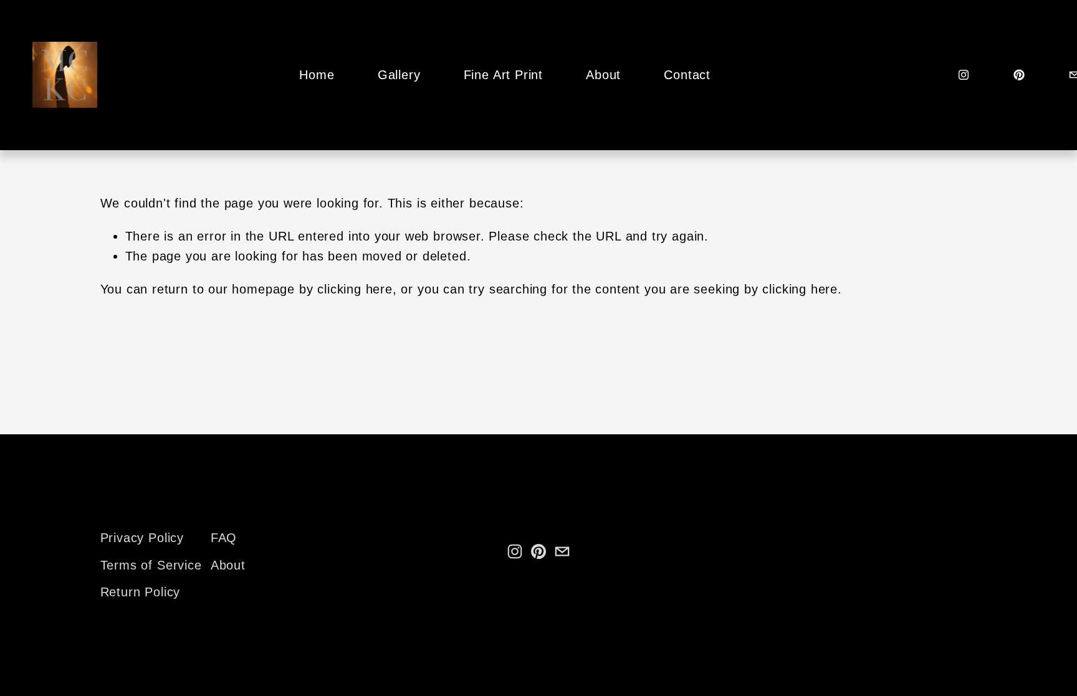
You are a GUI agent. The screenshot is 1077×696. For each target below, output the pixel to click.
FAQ (224, 538)
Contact (687, 75)
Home (316, 75)
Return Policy (140, 592)
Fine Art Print (503, 75)
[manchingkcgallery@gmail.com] (562, 551)
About (603, 75)
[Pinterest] (1019, 75)
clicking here (355, 289)
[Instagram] (963, 75)
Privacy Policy (142, 538)
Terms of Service (151, 565)
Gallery (399, 75)
